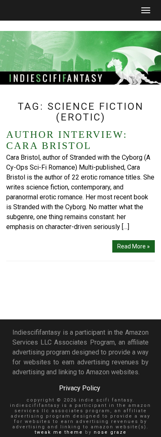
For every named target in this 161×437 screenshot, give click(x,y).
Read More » (133, 246)
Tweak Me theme (59, 432)
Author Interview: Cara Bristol (67, 140)
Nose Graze (110, 432)
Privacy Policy (79, 388)
